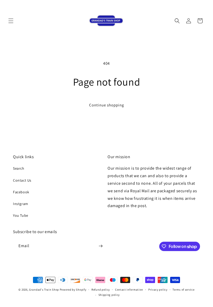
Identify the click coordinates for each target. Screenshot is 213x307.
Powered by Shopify (73, 289)
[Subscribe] (100, 246)
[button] (11, 21)
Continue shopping (106, 105)
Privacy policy (158, 289)
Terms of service (183, 289)
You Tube (20, 215)
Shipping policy (109, 295)
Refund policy (100, 289)
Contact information (129, 289)
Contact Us (22, 180)
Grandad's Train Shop (44, 289)
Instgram (20, 203)
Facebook (21, 192)
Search (18, 168)
